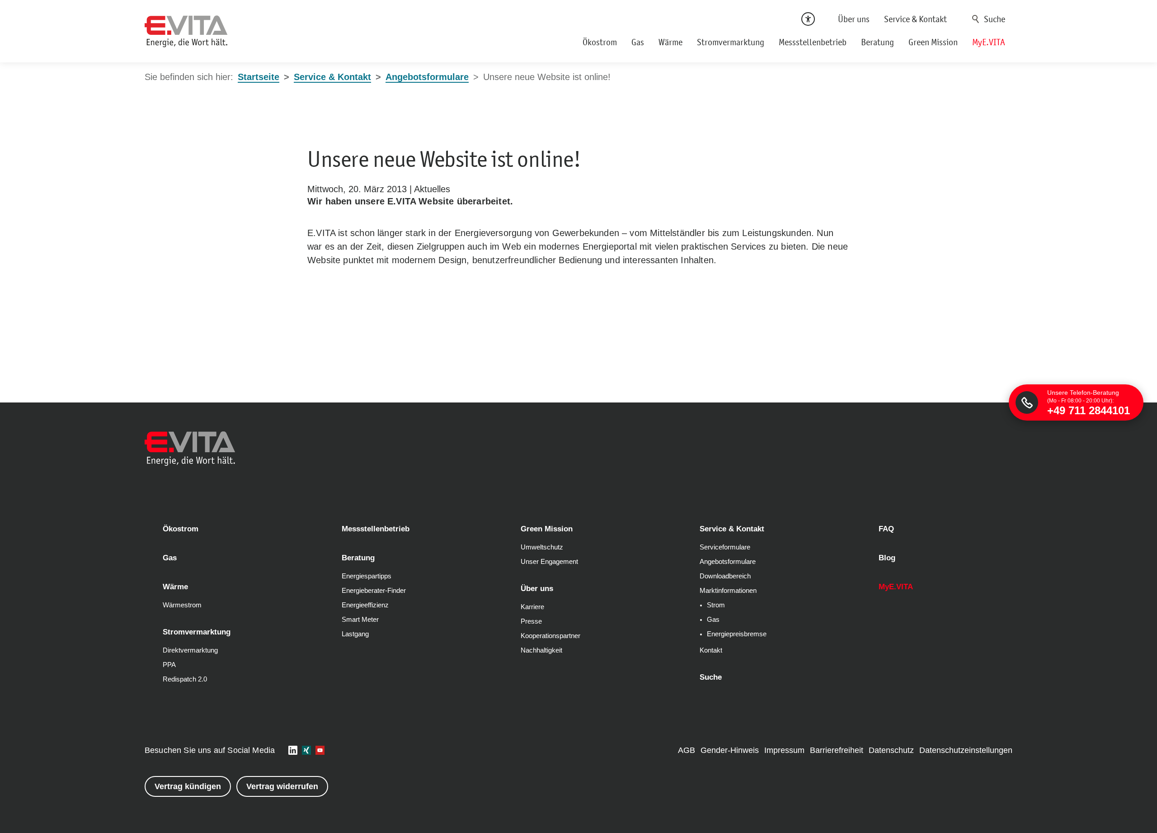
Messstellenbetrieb (813, 42)
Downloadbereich (725, 576)
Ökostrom (600, 42)
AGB (686, 750)
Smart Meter (360, 619)
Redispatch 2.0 (185, 679)
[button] (292, 750)
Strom (716, 605)
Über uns (854, 19)
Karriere (532, 607)
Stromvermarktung (730, 42)
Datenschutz (891, 750)
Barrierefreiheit (836, 750)
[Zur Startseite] (186, 31)
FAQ (886, 529)
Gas (637, 42)
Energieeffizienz (365, 605)
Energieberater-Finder (374, 590)
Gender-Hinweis (730, 750)
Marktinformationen (728, 590)
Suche (976, 19)
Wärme (670, 42)
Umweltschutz (542, 547)
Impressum (784, 750)
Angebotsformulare (728, 561)
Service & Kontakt (915, 19)
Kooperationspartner (550, 635)
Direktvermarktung (190, 650)
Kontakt (711, 650)
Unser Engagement (549, 561)
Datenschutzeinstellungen (965, 750)
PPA (169, 664)
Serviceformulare (725, 547)
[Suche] (990, 19)
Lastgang (355, 634)
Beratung (877, 42)
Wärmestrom (182, 605)
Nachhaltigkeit (541, 650)
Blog (887, 558)
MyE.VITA (988, 42)
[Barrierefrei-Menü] (808, 19)
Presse (531, 621)
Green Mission (933, 42)
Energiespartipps (366, 576)
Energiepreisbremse (737, 634)
